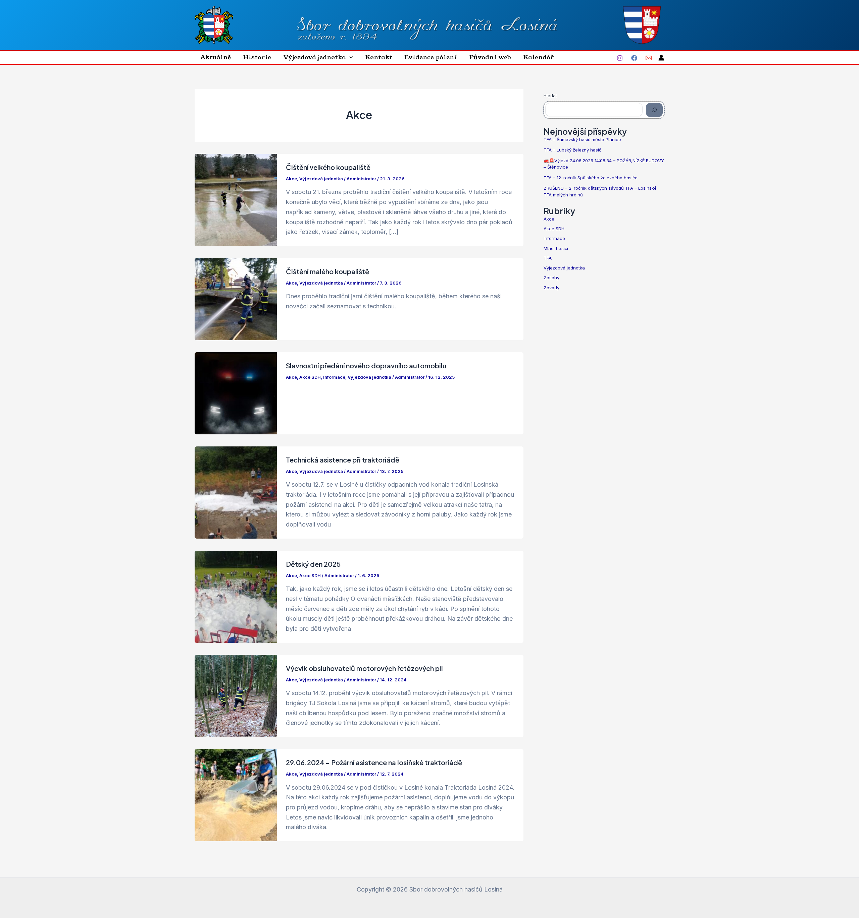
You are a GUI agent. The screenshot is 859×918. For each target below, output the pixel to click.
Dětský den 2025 (313, 564)
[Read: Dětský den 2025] (236, 596)
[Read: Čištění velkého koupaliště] (236, 199)
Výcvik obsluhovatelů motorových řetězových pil (364, 668)
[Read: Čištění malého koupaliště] (236, 298)
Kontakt (378, 57)
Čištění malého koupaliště (327, 271)
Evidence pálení (430, 57)
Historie (257, 57)
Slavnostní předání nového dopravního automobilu (366, 365)
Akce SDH (310, 377)
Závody (551, 287)
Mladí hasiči (556, 248)
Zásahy (551, 277)
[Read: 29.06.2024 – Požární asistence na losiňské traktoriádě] (236, 794)
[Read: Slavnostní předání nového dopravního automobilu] (236, 392)
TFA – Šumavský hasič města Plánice (582, 139)
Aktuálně (216, 57)
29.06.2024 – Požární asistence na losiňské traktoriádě (374, 762)
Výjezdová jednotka (314, 57)
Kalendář (538, 57)
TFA (548, 258)
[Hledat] (654, 110)
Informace (334, 377)
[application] (349, 57)
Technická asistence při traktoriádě (342, 459)
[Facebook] (634, 58)
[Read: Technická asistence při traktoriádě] (236, 491)
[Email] (649, 58)
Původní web (490, 57)
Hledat (550, 95)
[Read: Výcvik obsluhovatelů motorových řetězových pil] (236, 695)
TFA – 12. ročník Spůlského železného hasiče (591, 177)
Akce (291, 178)
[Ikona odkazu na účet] (661, 58)
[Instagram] (620, 58)
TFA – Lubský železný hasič (572, 149)
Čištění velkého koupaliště (328, 167)
